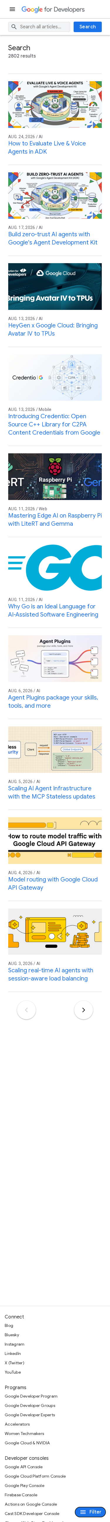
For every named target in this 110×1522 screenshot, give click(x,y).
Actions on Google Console (31, 1504)
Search (87, 27)
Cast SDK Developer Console (32, 1513)
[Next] (83, 1010)
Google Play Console (24, 1485)
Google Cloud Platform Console (35, 1476)
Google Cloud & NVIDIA (27, 1442)
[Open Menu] (13, 9)
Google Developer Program (31, 1396)
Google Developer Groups (30, 1405)
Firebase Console (21, 1494)
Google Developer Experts (30, 1414)
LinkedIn (13, 1353)
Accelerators (17, 1424)
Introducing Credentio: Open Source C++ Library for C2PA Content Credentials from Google (54, 424)
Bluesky (12, 1334)
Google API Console (24, 1466)
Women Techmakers (24, 1433)
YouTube (13, 1372)
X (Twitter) (14, 1362)
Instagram (14, 1344)
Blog (9, 1325)
